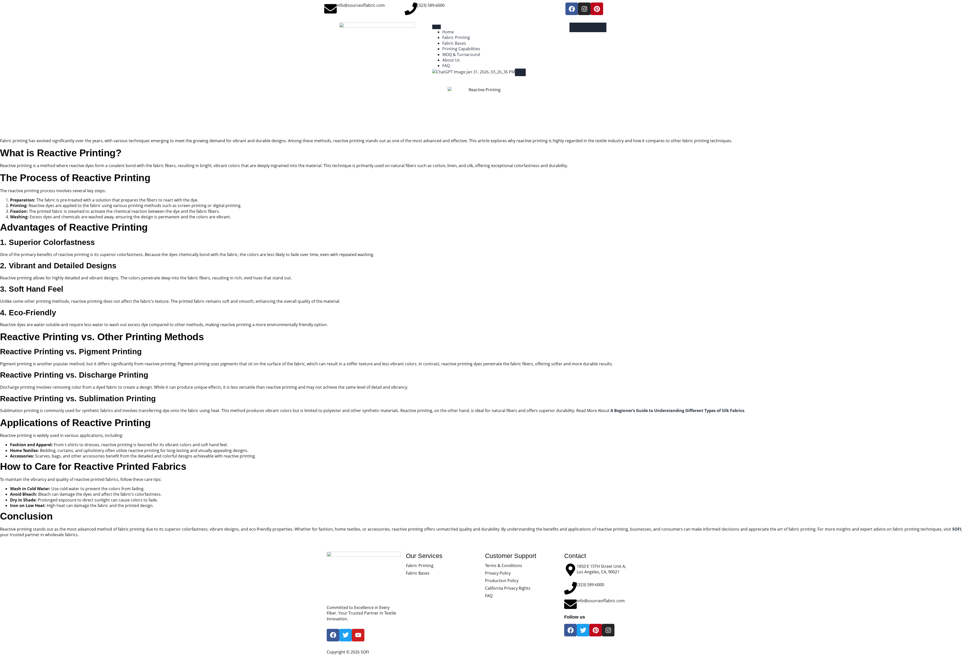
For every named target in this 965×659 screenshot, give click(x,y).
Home (448, 32)
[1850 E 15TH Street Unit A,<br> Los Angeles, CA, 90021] (570, 570)
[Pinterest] (597, 9)
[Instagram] (584, 9)
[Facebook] (571, 9)
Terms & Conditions (503, 565)
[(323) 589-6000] (411, 9)
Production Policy (501, 580)
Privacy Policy (498, 573)
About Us (451, 60)
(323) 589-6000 (431, 5)
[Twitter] (583, 630)
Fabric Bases (454, 43)
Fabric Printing (456, 37)
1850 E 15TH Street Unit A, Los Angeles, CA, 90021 (601, 569)
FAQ (446, 65)
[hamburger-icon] (436, 27)
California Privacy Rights (507, 588)
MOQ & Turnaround (461, 54)
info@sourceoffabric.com (361, 5)
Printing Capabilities (461, 49)
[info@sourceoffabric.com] (330, 9)
